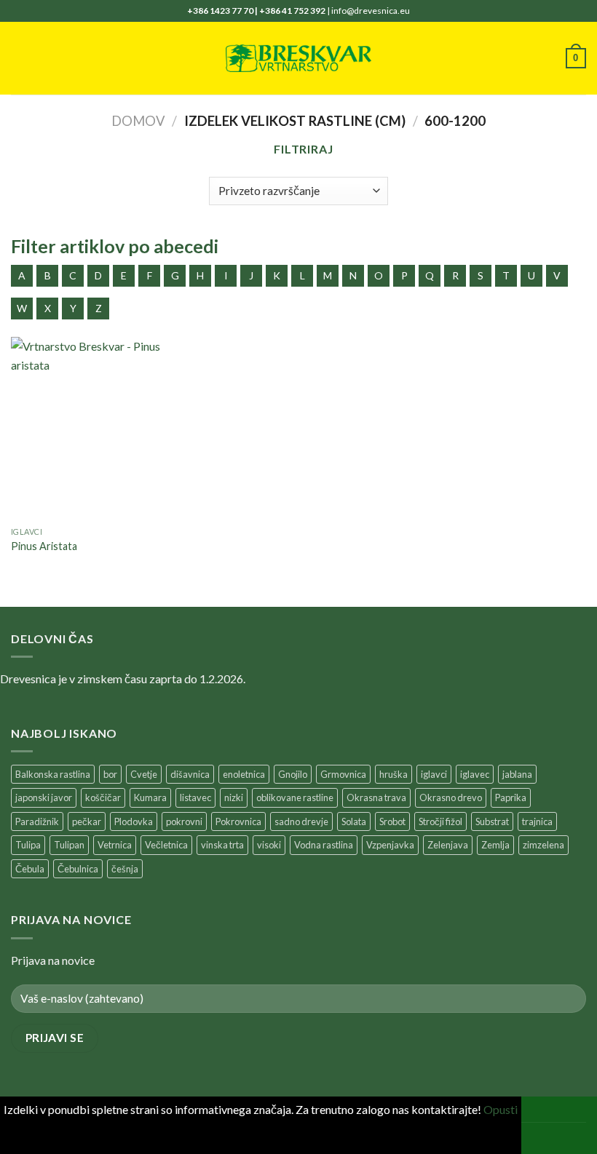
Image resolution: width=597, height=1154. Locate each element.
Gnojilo (292, 774)
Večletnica (166, 845)
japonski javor (43, 797)
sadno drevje (301, 821)
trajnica (537, 821)
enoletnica (244, 774)
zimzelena (543, 845)
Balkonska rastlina (52, 774)
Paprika (510, 797)
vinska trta (222, 845)
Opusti (500, 1109)
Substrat (492, 821)
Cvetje (143, 774)
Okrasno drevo (450, 797)
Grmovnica (343, 774)
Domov (138, 121)
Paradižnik (37, 821)
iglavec (474, 774)
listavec (195, 797)
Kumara (150, 797)
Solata (353, 821)
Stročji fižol (440, 821)
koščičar (103, 797)
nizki (233, 797)
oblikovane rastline (294, 797)
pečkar (86, 821)
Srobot (392, 821)
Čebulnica (78, 869)
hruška (393, 774)
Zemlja (495, 845)
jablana (517, 774)
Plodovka (133, 821)
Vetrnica (115, 845)
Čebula (29, 869)
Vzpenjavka (390, 845)
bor (110, 774)
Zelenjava (447, 845)
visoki (269, 845)
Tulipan (69, 845)
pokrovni (184, 821)
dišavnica (190, 774)
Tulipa (28, 845)
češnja (124, 869)
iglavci (434, 774)
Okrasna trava (376, 797)
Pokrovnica (238, 821)
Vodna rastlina (323, 845)
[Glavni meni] (19, 58)
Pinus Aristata (44, 546)
